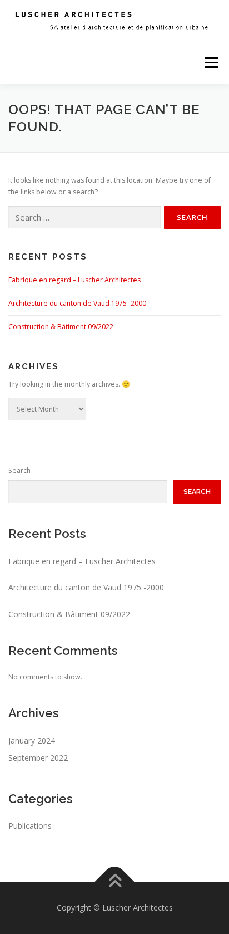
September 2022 (38, 757)
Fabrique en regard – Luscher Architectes (74, 280)
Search (19, 470)
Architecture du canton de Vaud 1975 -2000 (77, 303)
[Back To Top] (115, 882)
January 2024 (31, 740)
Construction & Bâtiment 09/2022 (60, 326)
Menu (210, 62)
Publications (30, 825)
